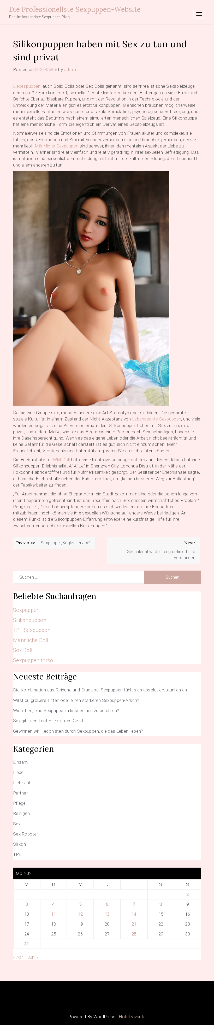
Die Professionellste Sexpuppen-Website (75, 9)
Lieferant (22, 782)
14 (134, 914)
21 (134, 924)
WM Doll (61, 459)
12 (80, 914)
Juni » (33, 957)
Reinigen (21, 813)
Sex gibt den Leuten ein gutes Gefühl (49, 720)
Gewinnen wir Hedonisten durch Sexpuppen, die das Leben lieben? (78, 731)
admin (70, 69)
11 (53, 914)
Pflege (19, 803)
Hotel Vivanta (132, 1016)
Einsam (20, 762)
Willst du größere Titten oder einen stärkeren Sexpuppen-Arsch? (76, 700)
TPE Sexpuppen (31, 630)
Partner (20, 793)
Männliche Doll (30, 640)
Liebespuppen (27, 86)
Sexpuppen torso (33, 660)
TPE (17, 854)
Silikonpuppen (29, 620)
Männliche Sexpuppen (57, 146)
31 (26, 943)
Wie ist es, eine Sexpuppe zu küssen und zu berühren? (66, 710)
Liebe (18, 772)
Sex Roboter (25, 834)
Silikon (19, 844)
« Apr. (18, 957)
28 (134, 934)
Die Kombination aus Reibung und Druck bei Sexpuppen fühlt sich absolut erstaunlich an (100, 689)
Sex (17, 823)
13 (107, 914)
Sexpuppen (26, 610)
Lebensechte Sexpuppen (156, 419)
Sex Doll (22, 650)
